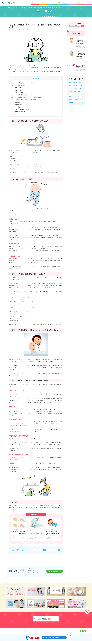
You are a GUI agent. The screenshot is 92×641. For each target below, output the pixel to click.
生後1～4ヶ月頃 (17, 87)
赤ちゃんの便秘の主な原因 (18, 85)
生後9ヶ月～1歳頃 (18, 92)
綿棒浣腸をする (17, 104)
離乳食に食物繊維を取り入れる (21, 112)
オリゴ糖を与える (18, 107)
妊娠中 (80, 82)
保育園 (75, 91)
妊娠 (80, 88)
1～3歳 (75, 82)
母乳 (80, 99)
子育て (70, 96)
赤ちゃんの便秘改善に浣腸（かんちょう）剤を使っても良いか (26, 97)
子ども (70, 91)
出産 (74, 94)
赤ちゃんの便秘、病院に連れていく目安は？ (22, 95)
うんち (20, 29)
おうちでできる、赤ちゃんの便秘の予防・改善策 (23, 99)
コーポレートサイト (9, 631)
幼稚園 (76, 99)
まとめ (13, 114)
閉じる (37, 78)
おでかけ (79, 91)
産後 (76, 88)
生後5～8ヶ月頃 (17, 90)
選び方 (79, 96)
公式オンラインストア (20, 631)
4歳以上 (70, 85)
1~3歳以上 (71, 99)
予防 (23, 29)
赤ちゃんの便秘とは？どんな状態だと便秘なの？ (23, 83)
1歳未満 (17, 29)
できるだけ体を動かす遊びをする (22, 109)
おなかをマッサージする (20, 102)
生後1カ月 (78, 94)
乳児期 (75, 96)
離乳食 (81, 85)
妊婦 (70, 94)
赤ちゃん (29, 29)
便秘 (26, 29)
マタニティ (71, 88)
